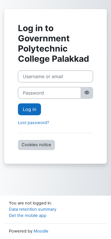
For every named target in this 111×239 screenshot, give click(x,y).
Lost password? (33, 122)
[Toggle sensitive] (87, 93)
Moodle (41, 231)
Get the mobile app (27, 215)
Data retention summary (32, 209)
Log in (29, 109)
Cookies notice (36, 144)
